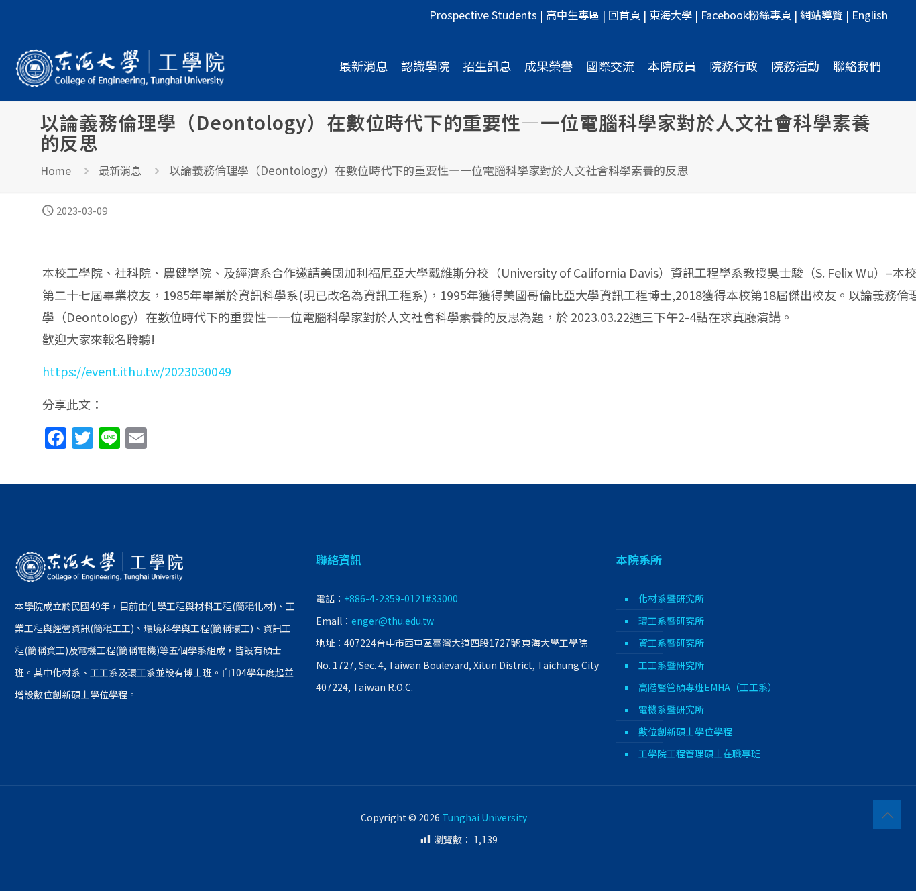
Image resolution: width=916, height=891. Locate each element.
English (870, 15)
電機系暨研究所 (671, 709)
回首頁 (624, 15)
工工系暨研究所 (671, 665)
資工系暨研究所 (671, 642)
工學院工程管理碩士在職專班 (699, 753)
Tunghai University (484, 817)
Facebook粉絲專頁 (746, 15)
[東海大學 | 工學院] (121, 65)
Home (55, 170)
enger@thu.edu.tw (392, 620)
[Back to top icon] (887, 814)
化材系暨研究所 (671, 598)
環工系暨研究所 (671, 620)
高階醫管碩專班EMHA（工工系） (707, 687)
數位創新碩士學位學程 (685, 731)
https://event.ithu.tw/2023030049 (136, 371)
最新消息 (120, 170)
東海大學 (670, 15)
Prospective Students (483, 15)
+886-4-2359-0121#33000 (401, 598)
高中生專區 (572, 15)
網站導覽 (821, 15)
